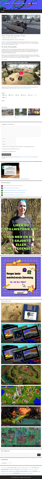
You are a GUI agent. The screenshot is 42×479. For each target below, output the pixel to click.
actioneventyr (5, 467)
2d (1, 467)
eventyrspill (4, 469)
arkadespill (19, 467)
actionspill (10, 467)
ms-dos (29, 469)
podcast (26, 471)
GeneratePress (28, 477)
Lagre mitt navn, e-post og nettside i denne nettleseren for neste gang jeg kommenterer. (18, 146)
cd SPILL (29, 467)
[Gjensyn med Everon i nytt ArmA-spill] (21, 111)
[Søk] (39, 455)
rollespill (34, 471)
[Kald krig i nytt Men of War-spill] (8, 111)
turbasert (24, 473)
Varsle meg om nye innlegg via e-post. (9, 151)
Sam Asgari (5, 190)
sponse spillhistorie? (28, 297)
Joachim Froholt (14, 37)
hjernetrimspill (21, 469)
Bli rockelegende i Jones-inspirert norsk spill (16, 194)
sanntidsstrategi (3, 473)
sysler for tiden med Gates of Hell (24, 88)
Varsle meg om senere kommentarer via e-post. (11, 148)
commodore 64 (35, 467)
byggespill (26, 467)
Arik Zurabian (5, 194)
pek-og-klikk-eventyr (11, 471)
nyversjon (3, 471)
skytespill (8, 473)
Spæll (11, 473)
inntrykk (25, 469)
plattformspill (19, 471)
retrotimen (30, 471)
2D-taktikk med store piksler (33, 115)
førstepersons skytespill (13, 469)
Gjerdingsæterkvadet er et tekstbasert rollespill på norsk (17, 190)
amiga (14, 467)
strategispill (16, 473)
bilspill (23, 467)
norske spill (35, 469)
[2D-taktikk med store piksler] (34, 111)
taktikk (21, 473)
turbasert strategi (29, 473)
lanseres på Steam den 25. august (8, 43)
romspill (39, 471)
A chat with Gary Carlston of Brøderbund (16, 185)
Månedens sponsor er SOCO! (15, 297)
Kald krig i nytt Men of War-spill (7, 115)
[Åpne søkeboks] (40, 11)
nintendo (31, 469)
